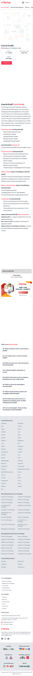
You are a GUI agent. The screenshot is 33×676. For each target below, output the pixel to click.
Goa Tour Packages (6, 517)
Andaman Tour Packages (24, 496)
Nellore (3, 486)
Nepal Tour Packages (6, 548)
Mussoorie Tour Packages (8, 524)
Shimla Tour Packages (23, 499)
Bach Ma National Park (7, 472)
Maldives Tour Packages (7, 542)
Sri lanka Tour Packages (7, 550)
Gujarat (3, 434)
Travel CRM (5, 585)
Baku (19, 457)
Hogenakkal (4, 480)
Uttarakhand (4, 452)
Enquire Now (6, 63)
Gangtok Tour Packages (24, 512)
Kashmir (3, 437)
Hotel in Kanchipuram (16, 7)
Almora (3, 475)
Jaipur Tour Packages (23, 517)
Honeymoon (21, 567)
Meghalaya (20, 440)
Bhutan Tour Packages (24, 542)
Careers (4, 608)
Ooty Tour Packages (6, 520)
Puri (19, 443)
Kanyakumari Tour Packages (22, 525)
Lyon (19, 475)
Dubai (2, 429)
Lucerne (3, 477)
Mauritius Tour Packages (24, 545)
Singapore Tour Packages (8, 539)
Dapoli (3, 457)
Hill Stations (21, 561)
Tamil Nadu (14, 48)
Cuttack (3, 483)
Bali (2, 426)
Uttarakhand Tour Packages (6, 506)
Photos (27, 7)
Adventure (4, 564)
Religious (20, 564)
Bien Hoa (3, 463)
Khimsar (3, 455)
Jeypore (20, 486)
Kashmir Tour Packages (7, 496)
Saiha (19, 483)
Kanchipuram (6, 48)
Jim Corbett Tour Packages (22, 520)
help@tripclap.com (8, 622)
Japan (19, 434)
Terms (4, 604)
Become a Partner (7, 581)
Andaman (3, 423)
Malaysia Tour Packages (7, 553)
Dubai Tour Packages (6, 536)
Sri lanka (3, 449)
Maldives (3, 440)
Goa (19, 432)
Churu (19, 480)
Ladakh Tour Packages (24, 529)
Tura (19, 455)
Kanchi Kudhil (5, 7)
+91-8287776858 (7, 624)
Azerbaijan (20, 423)
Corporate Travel (6, 590)
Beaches (3, 561)
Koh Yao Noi (21, 466)
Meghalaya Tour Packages (8, 529)
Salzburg (20, 460)
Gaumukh (20, 463)
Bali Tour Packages (23, 536)
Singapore (20, 446)
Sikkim (3, 446)
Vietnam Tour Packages (7, 545)
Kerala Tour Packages (6, 499)
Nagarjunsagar (5, 460)
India (19, 48)
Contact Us (5, 606)
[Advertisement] (16, 84)
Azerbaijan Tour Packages (24, 553)
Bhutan (20, 426)
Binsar (19, 477)
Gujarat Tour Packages (24, 509)
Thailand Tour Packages (24, 539)
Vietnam (20, 452)
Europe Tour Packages (24, 548)
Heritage (3, 567)
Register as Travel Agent (8, 583)
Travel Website (6, 588)
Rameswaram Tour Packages (6, 513)
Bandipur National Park (24, 469)
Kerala (19, 437)
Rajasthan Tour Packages (24, 505)
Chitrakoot (4, 466)
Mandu (19, 472)
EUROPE (3, 432)
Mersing (3, 469)
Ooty (2, 443)
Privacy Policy (6, 601)
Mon (2, 489)
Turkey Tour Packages (23, 550)
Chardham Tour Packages (8, 509)
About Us (4, 599)
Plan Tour (4, 597)
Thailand (20, 449)
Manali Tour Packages (6, 502)
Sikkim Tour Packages (23, 502)
